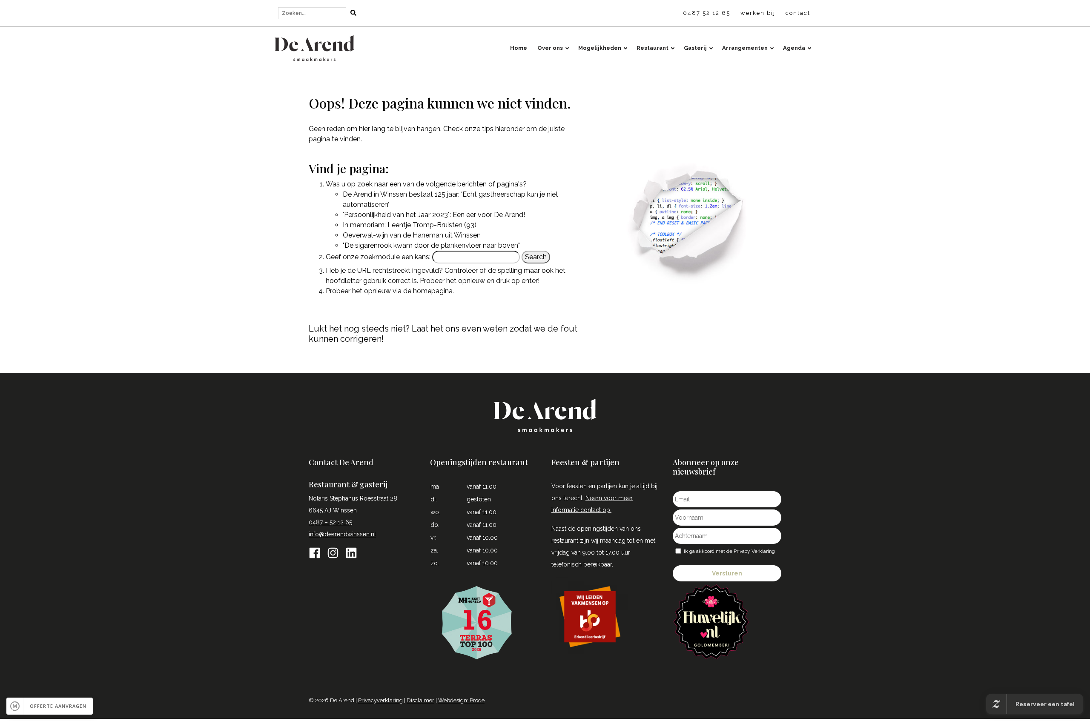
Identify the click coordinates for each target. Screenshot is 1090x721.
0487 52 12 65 (706, 13)
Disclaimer (420, 700)
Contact (798, 13)
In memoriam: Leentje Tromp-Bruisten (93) (409, 225)
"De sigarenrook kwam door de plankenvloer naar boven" (431, 245)
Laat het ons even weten (460, 328)
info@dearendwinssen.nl (342, 534)
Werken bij (757, 13)
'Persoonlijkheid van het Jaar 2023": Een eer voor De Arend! (434, 215)
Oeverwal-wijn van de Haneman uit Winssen (412, 235)
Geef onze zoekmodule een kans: (378, 257)
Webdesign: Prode (461, 700)
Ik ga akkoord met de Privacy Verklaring (729, 551)
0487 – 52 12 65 (330, 522)
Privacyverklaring (380, 700)
